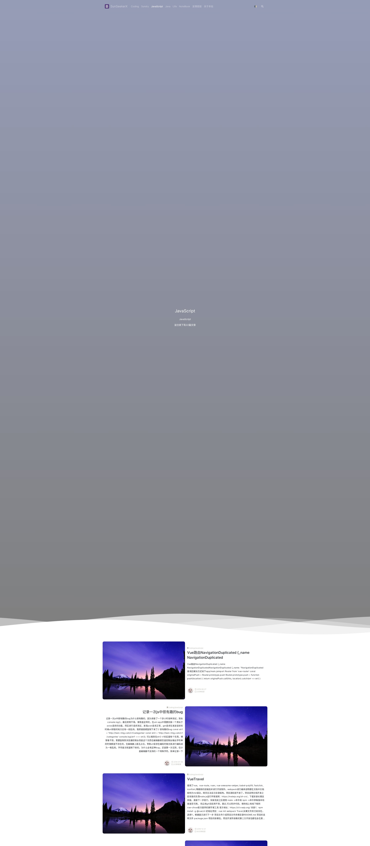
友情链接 (197, 6)
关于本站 (208, 6)
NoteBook (184, 6)
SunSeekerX (118, 6)
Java (167, 6)
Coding (135, 6)
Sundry (145, 6)
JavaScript (157, 6)
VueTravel (195, 779)
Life (175, 6)
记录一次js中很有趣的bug (163, 712)
